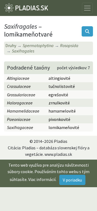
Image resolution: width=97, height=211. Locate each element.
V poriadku (72, 180)
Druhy (10, 45)
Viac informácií (42, 179)
